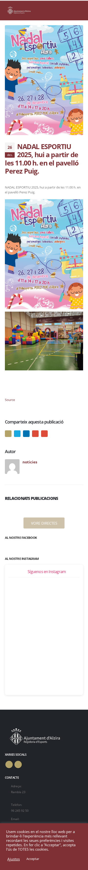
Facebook (8, 433)
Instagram (18, 764)
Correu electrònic (44, 433)
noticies (29, 461)
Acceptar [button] (32, 859)
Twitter (17, 433)
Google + (35, 433)
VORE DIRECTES (44, 523)
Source (10, 400)
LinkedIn (26, 433)
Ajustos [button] (13, 859)
